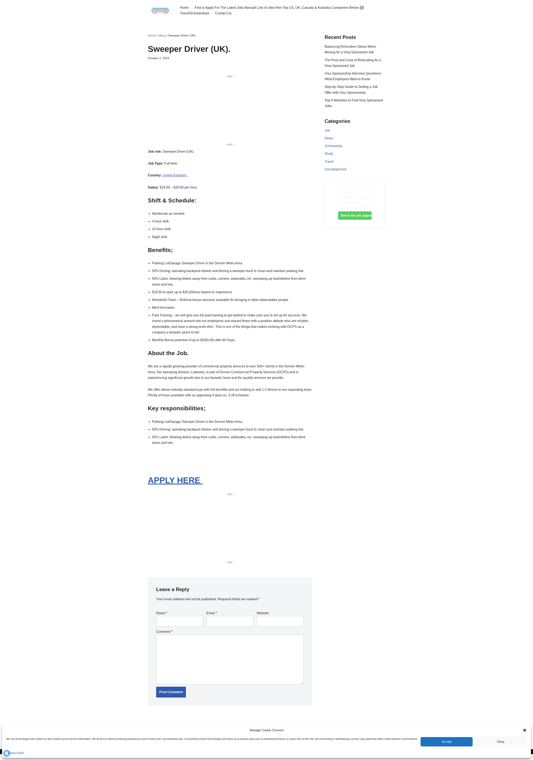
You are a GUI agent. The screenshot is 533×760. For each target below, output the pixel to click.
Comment (164, 631)
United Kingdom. (175, 175)
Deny (500, 741)
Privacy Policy (16, 752)
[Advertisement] (230, 110)
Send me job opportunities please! (356, 215)
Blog (162, 35)
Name (161, 613)
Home (184, 7)
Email (211, 613)
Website (263, 613)
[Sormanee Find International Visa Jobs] (160, 10)
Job (327, 130)
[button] (525, 730)
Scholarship (333, 146)
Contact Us (223, 13)
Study (329, 153)
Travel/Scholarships (194, 13)
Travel (329, 161)
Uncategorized (335, 169)
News (329, 138)
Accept (446, 741)
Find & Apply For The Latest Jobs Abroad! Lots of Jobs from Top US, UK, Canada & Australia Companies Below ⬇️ (279, 7)
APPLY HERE (175, 480)
